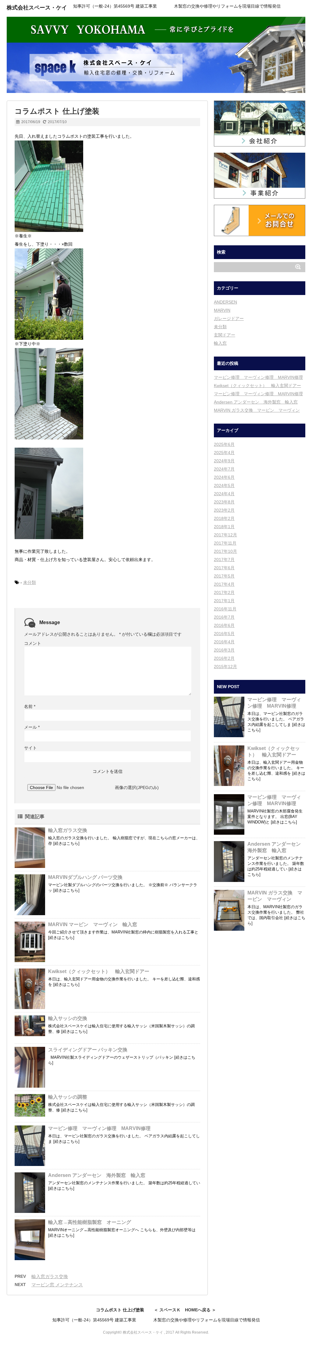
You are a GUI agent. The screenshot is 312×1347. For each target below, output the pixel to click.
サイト (30, 747)
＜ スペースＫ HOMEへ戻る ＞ (185, 1309)
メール (32, 727)
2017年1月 (224, 600)
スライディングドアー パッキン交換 (87, 1049)
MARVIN (222, 310)
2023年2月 (224, 510)
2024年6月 (224, 477)
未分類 (29, 582)
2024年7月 (224, 469)
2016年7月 (224, 617)
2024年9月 (224, 460)
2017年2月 (224, 592)
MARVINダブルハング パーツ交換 (85, 877)
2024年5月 (224, 485)
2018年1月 (224, 526)
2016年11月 (225, 608)
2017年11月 (225, 543)
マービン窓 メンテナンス (57, 1284)
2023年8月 (224, 501)
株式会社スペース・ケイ (37, 8)
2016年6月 (224, 625)
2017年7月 (224, 559)
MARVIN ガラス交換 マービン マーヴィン (257, 410)
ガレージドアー (229, 318)
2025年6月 (224, 444)
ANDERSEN (225, 302)
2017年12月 (225, 534)
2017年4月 (224, 584)
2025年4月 (224, 452)
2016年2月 (224, 658)
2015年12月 (225, 666)
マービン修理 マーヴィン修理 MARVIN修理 (99, 1128)
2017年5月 (224, 576)
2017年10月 (225, 551)
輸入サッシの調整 (67, 1097)
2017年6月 (224, 567)
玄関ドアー (224, 334)
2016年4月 (224, 641)
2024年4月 (224, 493)
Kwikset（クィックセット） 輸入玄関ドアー (98, 971)
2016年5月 (224, 633)
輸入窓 (220, 343)
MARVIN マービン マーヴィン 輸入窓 (95, 924)
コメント (32, 643)
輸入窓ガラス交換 (67, 830)
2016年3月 (224, 650)
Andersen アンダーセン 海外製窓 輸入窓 (96, 1175)
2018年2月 (224, 518)
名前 (29, 706)
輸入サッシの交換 (67, 1018)
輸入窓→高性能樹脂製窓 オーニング (89, 1222)
